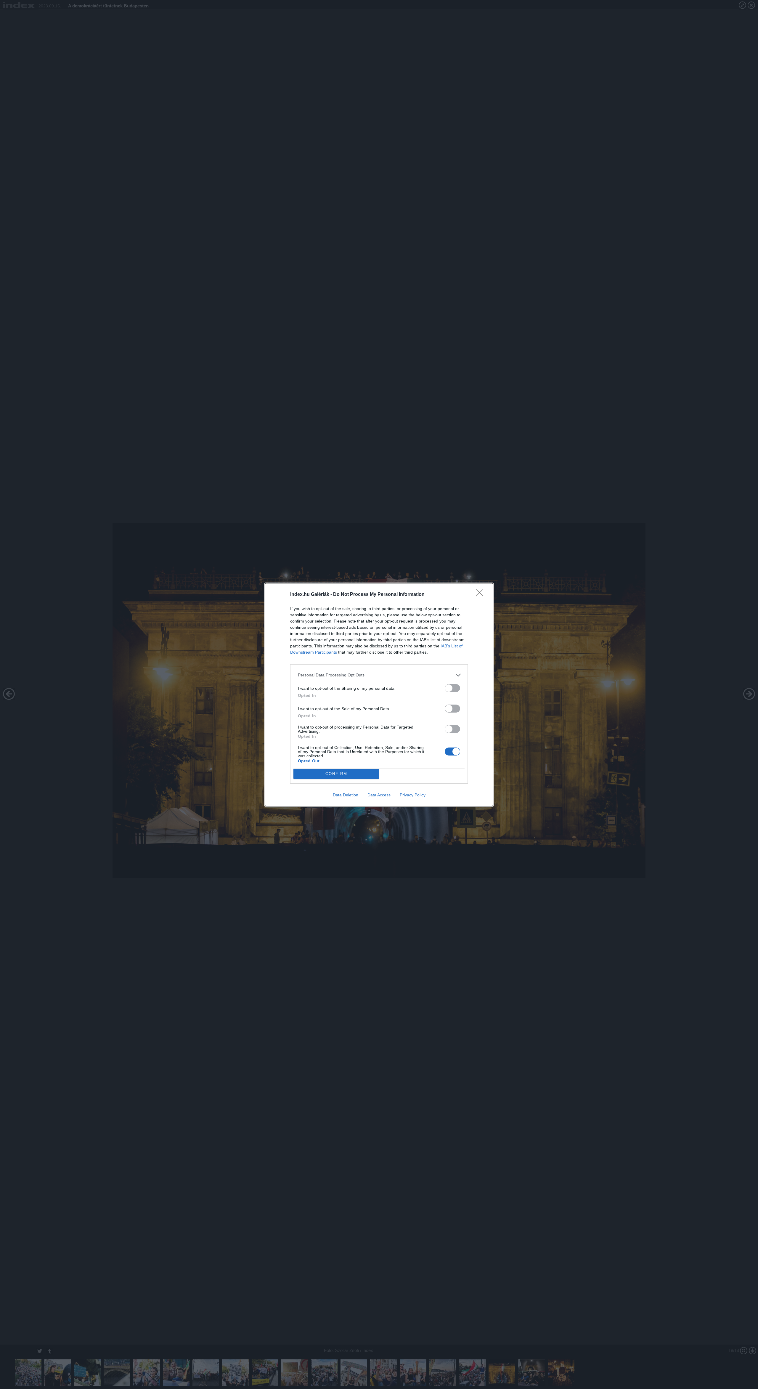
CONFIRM (336, 774)
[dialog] (379, 694)
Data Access (379, 795)
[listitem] (379, 675)
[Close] (481, 594)
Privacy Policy (412, 795)
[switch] (452, 688)
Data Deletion (345, 795)
